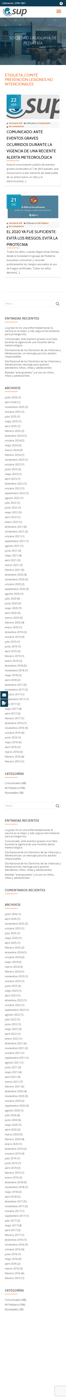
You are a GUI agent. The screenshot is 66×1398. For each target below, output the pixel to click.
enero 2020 (11, 627)
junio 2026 (11, 397)
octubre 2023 (13, 464)
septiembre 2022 (15, 493)
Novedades (11, 792)
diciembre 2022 (14, 483)
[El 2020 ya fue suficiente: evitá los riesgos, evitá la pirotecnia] (33, 206)
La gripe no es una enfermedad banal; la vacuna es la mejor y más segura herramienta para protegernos (32, 331)
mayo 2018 (11, 675)
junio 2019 (11, 646)
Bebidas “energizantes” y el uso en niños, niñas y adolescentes (29, 374)
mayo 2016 (11, 742)
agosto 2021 (12, 546)
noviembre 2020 (14, 579)
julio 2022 (10, 503)
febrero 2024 (13, 455)
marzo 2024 (12, 450)
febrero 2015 (13, 761)
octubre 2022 (13, 488)
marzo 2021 (12, 565)
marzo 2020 (12, 617)
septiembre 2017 (15, 699)
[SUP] (15, 12)
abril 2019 (11, 651)
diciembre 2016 (14, 723)
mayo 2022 (11, 512)
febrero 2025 (13, 431)
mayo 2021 (11, 555)
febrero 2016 (13, 756)
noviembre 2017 (14, 689)
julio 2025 (10, 416)
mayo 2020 (11, 608)
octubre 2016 (13, 732)
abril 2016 (11, 747)
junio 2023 (11, 469)
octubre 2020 (13, 584)
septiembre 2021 (15, 541)
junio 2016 (11, 737)
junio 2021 (11, 550)
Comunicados (44, 123)
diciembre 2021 (14, 526)
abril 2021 (11, 560)
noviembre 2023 (14, 459)
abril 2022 (11, 517)
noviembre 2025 (14, 407)
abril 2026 (11, 402)
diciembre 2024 (14, 435)
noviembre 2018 (14, 670)
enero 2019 (11, 661)
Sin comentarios (16, 126)
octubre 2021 (13, 536)
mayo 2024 (11, 445)
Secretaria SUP (15, 123)
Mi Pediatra (43, 223)
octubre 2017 (13, 694)
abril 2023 (11, 479)
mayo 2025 (11, 421)
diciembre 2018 (14, 665)
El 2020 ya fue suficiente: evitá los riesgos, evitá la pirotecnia (32, 238)
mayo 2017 (11, 708)
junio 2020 (11, 603)
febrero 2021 (13, 570)
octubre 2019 (13, 637)
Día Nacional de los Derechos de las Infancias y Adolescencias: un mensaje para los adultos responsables (33, 353)
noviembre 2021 (14, 531)
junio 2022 (11, 507)
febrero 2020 (13, 622)
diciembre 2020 (14, 574)
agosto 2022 (12, 498)
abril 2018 (11, 680)
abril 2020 (11, 613)
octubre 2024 (13, 440)
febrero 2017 (13, 718)
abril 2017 (11, 713)
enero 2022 (11, 522)
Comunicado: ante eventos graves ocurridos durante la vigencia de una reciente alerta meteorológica (31, 144)
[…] (24, 181)
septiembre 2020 (15, 589)
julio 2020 (10, 598)
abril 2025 (11, 426)
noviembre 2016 (14, 728)
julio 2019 (10, 641)
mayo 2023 (11, 474)
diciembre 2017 (14, 685)
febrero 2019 (13, 656)
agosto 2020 (12, 594)
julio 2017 (10, 704)
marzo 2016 (12, 752)
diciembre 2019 (14, 632)
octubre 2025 (13, 412)
